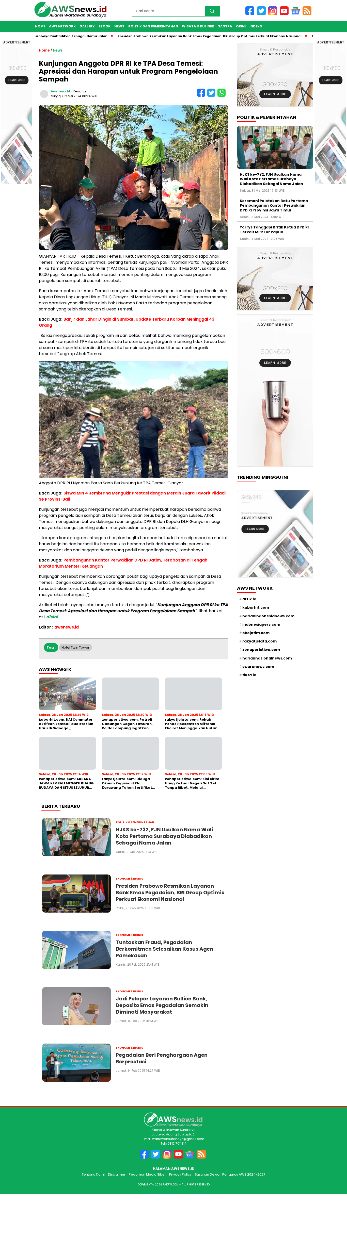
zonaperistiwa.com (261, 649)
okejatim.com (256, 633)
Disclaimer (116, 1174)
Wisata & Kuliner (198, 26)
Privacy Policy (180, 1174)
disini (52, 617)
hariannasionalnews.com (267, 658)
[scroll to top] (336, 1209)
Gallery (87, 26)
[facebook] (251, 14)
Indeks (255, 26)
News (119, 26)
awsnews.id (60, 91)
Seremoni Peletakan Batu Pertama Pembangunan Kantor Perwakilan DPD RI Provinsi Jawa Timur (274, 205)
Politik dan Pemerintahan (153, 26)
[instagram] (274, 14)
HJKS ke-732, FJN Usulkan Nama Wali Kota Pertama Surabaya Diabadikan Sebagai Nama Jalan (271, 179)
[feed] (308, 14)
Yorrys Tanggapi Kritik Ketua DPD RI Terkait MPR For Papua (274, 229)
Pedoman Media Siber (147, 1174)
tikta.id (249, 675)
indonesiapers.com (261, 624)
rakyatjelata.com (259, 641)
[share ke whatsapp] (222, 95)
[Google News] (297, 14)
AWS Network (62, 26)
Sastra (225, 26)
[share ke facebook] (202, 95)
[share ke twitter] (212, 95)
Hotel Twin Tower (75, 647)
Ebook (105, 26)
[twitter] (262, 14)
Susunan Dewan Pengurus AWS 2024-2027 (230, 1174)
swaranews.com (258, 666)
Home (40, 26)
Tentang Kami (93, 1174)
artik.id (249, 599)
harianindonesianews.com (268, 616)
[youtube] (285, 14)
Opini (241, 26)
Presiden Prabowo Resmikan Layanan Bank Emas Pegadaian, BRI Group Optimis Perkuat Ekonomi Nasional (179, 36)
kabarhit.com (255, 607)
